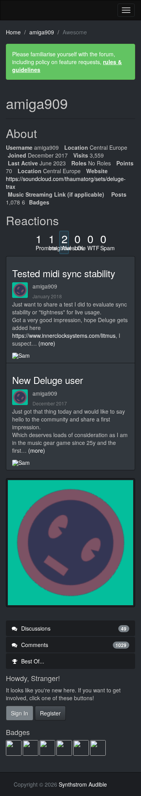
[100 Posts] (48, 747)
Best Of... (32, 661)
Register (50, 713)
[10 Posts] (31, 747)
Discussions (73, 628)
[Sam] (21, 355)
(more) (46, 343)
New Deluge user (47, 380)
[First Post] (14, 747)
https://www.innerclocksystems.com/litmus (64, 335)
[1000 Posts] (98, 747)
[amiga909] (22, 290)
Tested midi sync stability (63, 273)
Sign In (19, 713)
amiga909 (45, 286)
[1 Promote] (64, 747)
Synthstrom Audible (35, 10)
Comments (73, 645)
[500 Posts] (81, 747)
